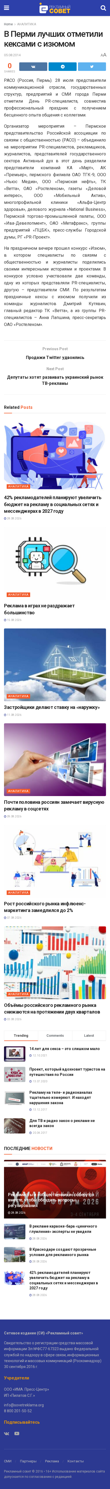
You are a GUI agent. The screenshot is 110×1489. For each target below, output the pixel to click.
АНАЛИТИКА (26, 24)
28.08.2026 (13, 518)
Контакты (76, 1461)
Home (8, 24)
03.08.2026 (13, 1019)
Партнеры (28, 1461)
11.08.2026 (13, 714)
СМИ (7, 1461)
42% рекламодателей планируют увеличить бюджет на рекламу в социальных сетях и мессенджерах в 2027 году (52, 504)
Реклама (52, 1461)
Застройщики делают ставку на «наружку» (52, 707)
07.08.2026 (13, 917)
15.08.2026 (13, 620)
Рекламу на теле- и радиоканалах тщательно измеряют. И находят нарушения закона (60, 1097)
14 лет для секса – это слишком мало (64, 1049)
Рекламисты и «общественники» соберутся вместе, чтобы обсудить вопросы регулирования (51, 1200)
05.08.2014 (12, 55)
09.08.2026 (13, 816)
